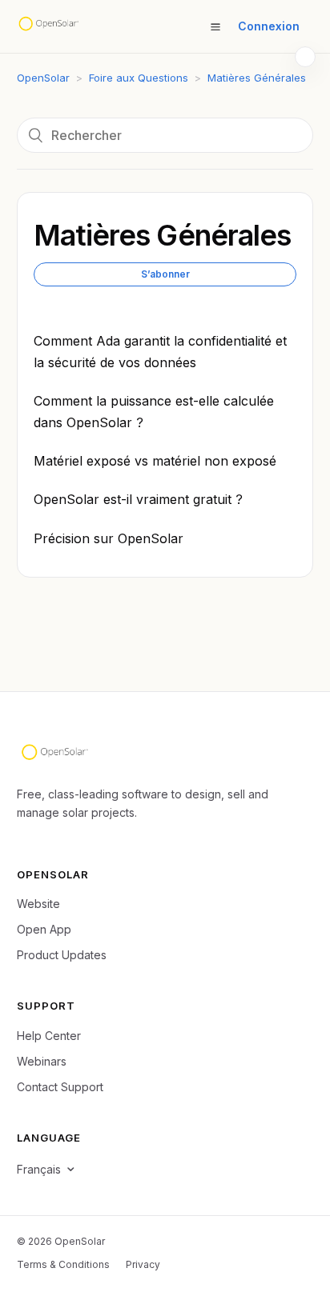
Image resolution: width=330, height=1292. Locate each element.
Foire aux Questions (138, 77)
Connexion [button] (269, 26)
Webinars (41, 1061)
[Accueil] (48, 26)
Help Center (49, 1035)
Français (39, 1169)
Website (38, 903)
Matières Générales (256, 77)
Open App (44, 929)
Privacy (143, 1264)
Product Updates (62, 955)
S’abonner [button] (165, 274)
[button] (215, 26)
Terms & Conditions (63, 1264)
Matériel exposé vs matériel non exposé (155, 461)
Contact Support (60, 1087)
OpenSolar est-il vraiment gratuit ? (138, 499)
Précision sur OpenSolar (108, 538)
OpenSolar (43, 77)
